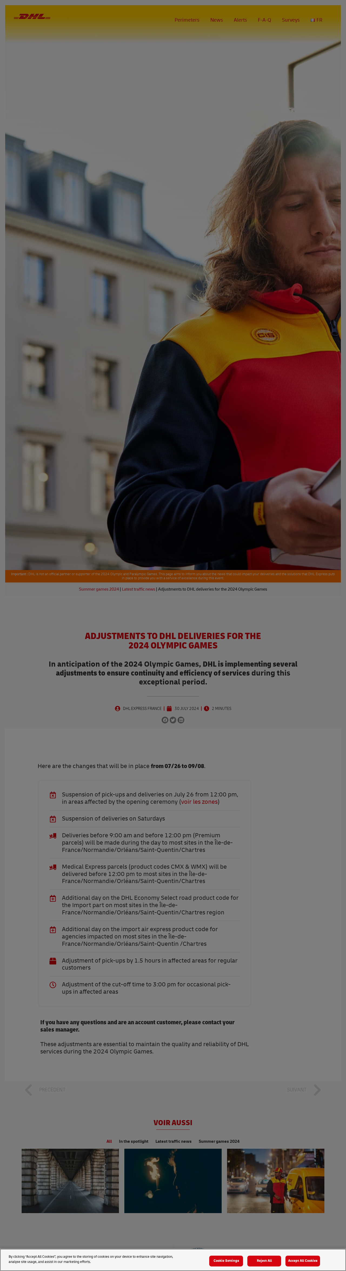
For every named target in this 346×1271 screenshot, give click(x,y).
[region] (173, 1260)
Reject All (264, 1261)
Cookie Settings (226, 1261)
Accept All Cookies (302, 1261)
